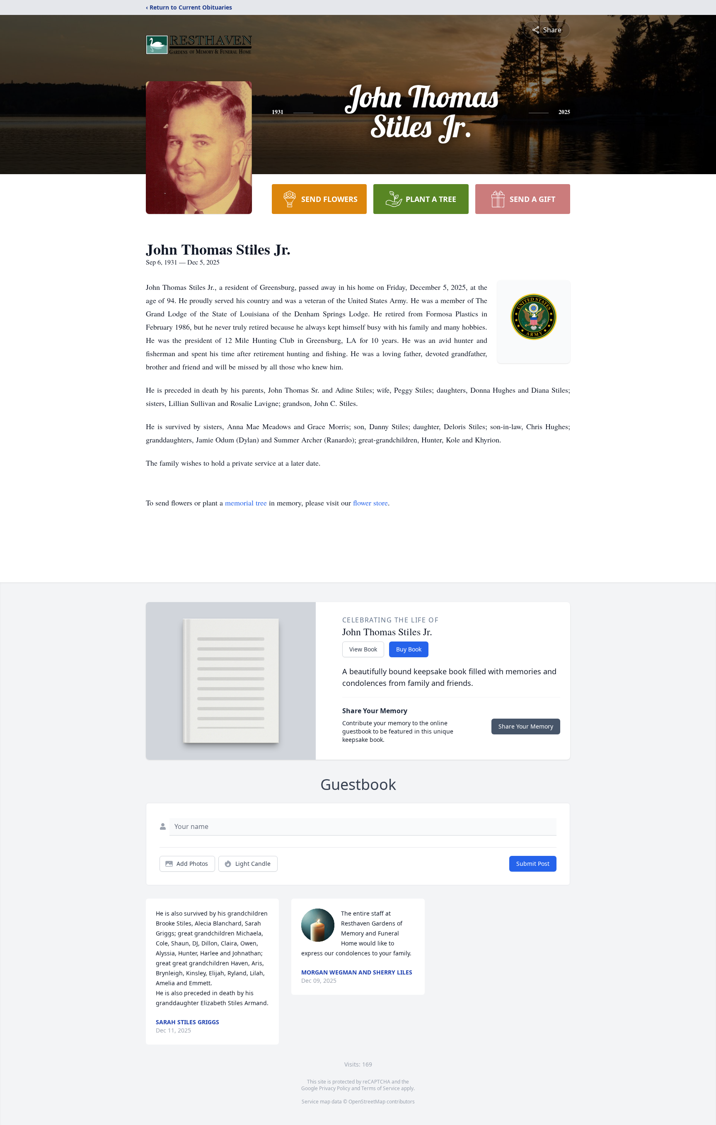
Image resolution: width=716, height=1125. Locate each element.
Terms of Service (380, 1088)
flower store (370, 503)
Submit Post (532, 863)
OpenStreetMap (366, 1101)
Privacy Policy (334, 1088)
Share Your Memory (525, 726)
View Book (363, 649)
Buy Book (408, 649)
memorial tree (246, 503)
